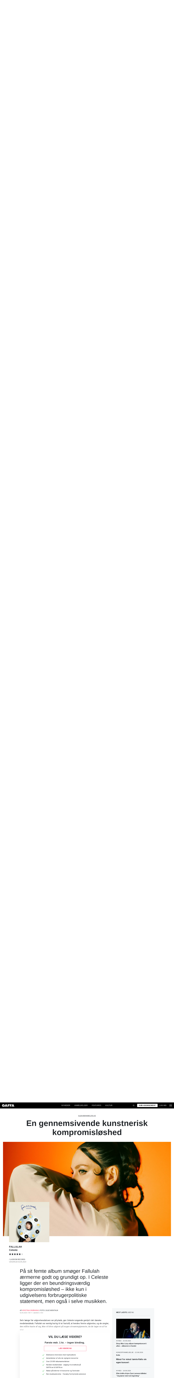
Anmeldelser (81, 1105)
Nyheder (66, 1105)
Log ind (163, 1105)
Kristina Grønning (30, 1310)
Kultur (108, 1105)
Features (96, 1105)
